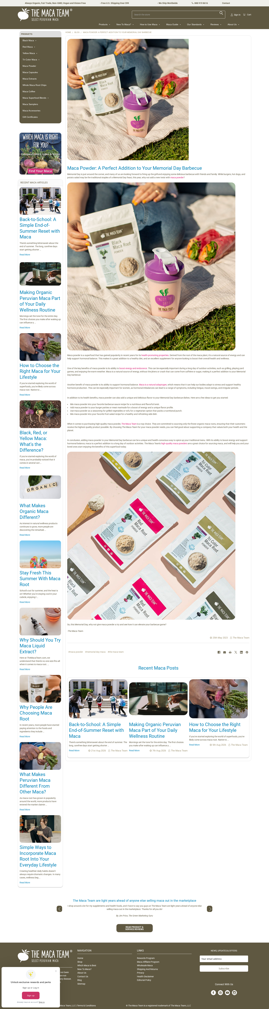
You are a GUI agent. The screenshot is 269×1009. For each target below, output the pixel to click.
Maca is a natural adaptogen (153, 384)
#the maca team (116, 652)
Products (103, 24)
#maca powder (75, 652)
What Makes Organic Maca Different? (34, 511)
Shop (79, 962)
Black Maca (29, 40)
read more (25, 254)
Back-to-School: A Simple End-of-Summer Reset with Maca (96, 730)
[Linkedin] (241, 652)
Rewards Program (146, 958)
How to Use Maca (149, 24)
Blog (79, 980)
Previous (59, 909)
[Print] (230, 652)
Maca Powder (29, 66)
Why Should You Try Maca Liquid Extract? (40, 645)
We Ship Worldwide (168, 3)
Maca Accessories (31, 110)
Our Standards (194, 24)
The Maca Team (129, 424)
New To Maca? (124, 24)
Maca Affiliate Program (148, 962)
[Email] (224, 652)
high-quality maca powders (174, 443)
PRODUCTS (26, 34)
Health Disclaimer (145, 976)
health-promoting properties (155, 355)
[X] (235, 652)
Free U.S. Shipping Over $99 (115, 3)
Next (209, 909)
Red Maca (28, 47)
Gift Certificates (30, 117)
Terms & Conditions (86, 1005)
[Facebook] (219, 652)
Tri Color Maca (30, 59)
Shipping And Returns (147, 969)
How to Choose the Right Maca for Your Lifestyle (40, 371)
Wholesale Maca (145, 965)
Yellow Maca (29, 53)
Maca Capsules (30, 72)
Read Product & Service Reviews (134, 928)
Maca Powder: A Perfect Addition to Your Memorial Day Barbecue (134, 168)
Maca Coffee (29, 91)
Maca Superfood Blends (35, 98)
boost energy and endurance (133, 368)
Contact (226, 3)
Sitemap (81, 984)
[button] (40, 154)
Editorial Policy (144, 980)
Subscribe (224, 968)
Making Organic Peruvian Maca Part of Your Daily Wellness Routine (155, 730)
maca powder (177, 177)
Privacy (140, 973)
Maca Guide (172, 24)
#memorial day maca (95, 652)
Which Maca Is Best (86, 965)
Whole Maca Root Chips (34, 85)
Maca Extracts (30, 78)
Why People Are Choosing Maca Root (36, 713)
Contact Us (82, 976)
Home (80, 958)
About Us (232, 24)
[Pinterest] (247, 652)
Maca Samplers (30, 104)
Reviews (214, 24)
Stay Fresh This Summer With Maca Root (40, 578)
